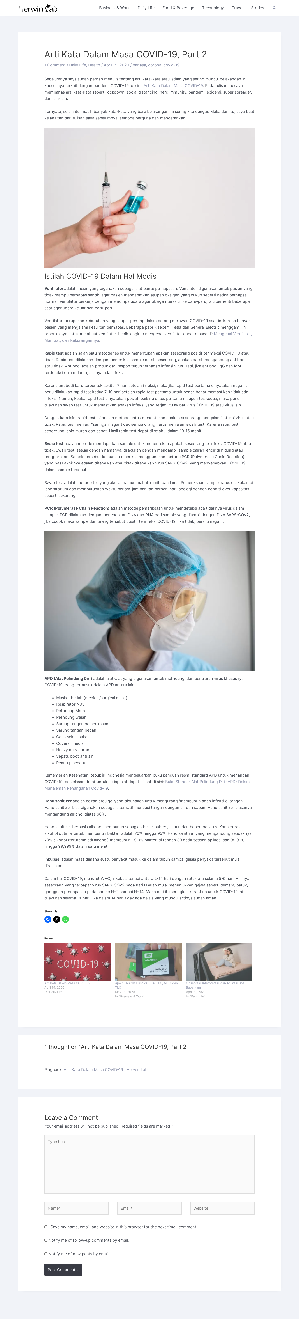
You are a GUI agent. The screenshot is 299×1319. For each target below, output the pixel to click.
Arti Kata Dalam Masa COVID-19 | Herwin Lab (106, 1069)
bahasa (139, 65)
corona (154, 65)
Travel (237, 7)
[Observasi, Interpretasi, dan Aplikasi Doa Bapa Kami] (219, 962)
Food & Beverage (178, 7)
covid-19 (171, 65)
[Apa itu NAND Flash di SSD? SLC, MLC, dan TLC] (148, 962)
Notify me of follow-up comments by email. (88, 1240)
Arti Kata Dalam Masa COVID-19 (173, 85)
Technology (213, 7)
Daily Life (146, 7)
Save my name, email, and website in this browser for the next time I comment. (124, 1227)
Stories (257, 7)
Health (94, 65)
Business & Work (114, 7)
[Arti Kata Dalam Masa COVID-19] (77, 962)
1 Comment (55, 65)
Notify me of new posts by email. (79, 1254)
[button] (274, 7)
